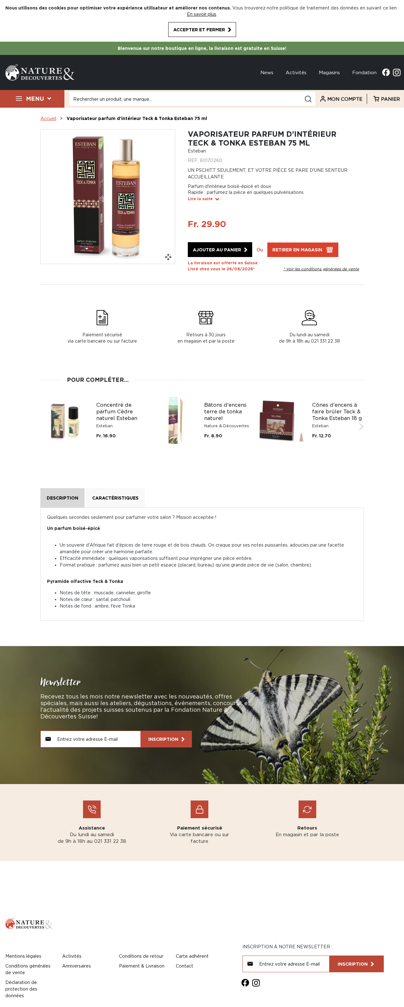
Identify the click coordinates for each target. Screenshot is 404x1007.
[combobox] (192, 99)
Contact (184, 965)
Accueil (48, 118)
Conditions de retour (141, 956)
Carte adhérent (192, 956)
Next (361, 426)
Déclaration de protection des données (21, 989)
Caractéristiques (115, 497)
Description (62, 497)
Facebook (386, 72)
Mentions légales (23, 956)
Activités (296, 72)
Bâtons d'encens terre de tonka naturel (225, 411)
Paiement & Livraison (141, 965)
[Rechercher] (308, 99)
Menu (35, 98)
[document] (202, 21)
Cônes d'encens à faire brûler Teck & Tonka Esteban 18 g (337, 411)
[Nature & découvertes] (40, 71)
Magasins (329, 72)
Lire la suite (200, 199)
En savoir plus (201, 14)
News (266, 72)
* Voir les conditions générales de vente (321, 269)
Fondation (364, 72)
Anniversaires (76, 965)
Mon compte (344, 98)
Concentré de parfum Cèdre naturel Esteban (116, 411)
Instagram (397, 72)
